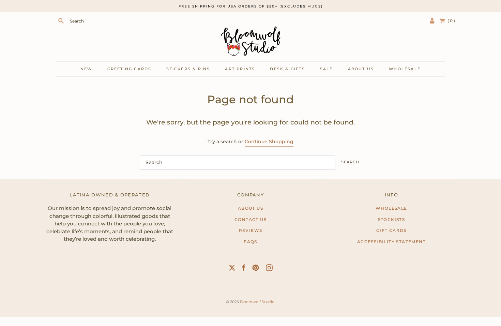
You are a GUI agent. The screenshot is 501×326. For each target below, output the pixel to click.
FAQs (250, 241)
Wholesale (405, 68)
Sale (326, 68)
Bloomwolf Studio (257, 301)
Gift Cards (391, 230)
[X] (232, 269)
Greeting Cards (129, 68)
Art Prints (240, 68)
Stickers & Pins (188, 68)
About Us (250, 208)
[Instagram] (269, 269)
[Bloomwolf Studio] (250, 41)
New (86, 68)
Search (350, 162)
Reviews (250, 230)
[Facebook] (243, 269)
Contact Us (250, 219)
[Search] (61, 21)
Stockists (391, 219)
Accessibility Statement (391, 241)
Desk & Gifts (287, 68)
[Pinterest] (255, 269)
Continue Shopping (269, 141)
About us (361, 68)
